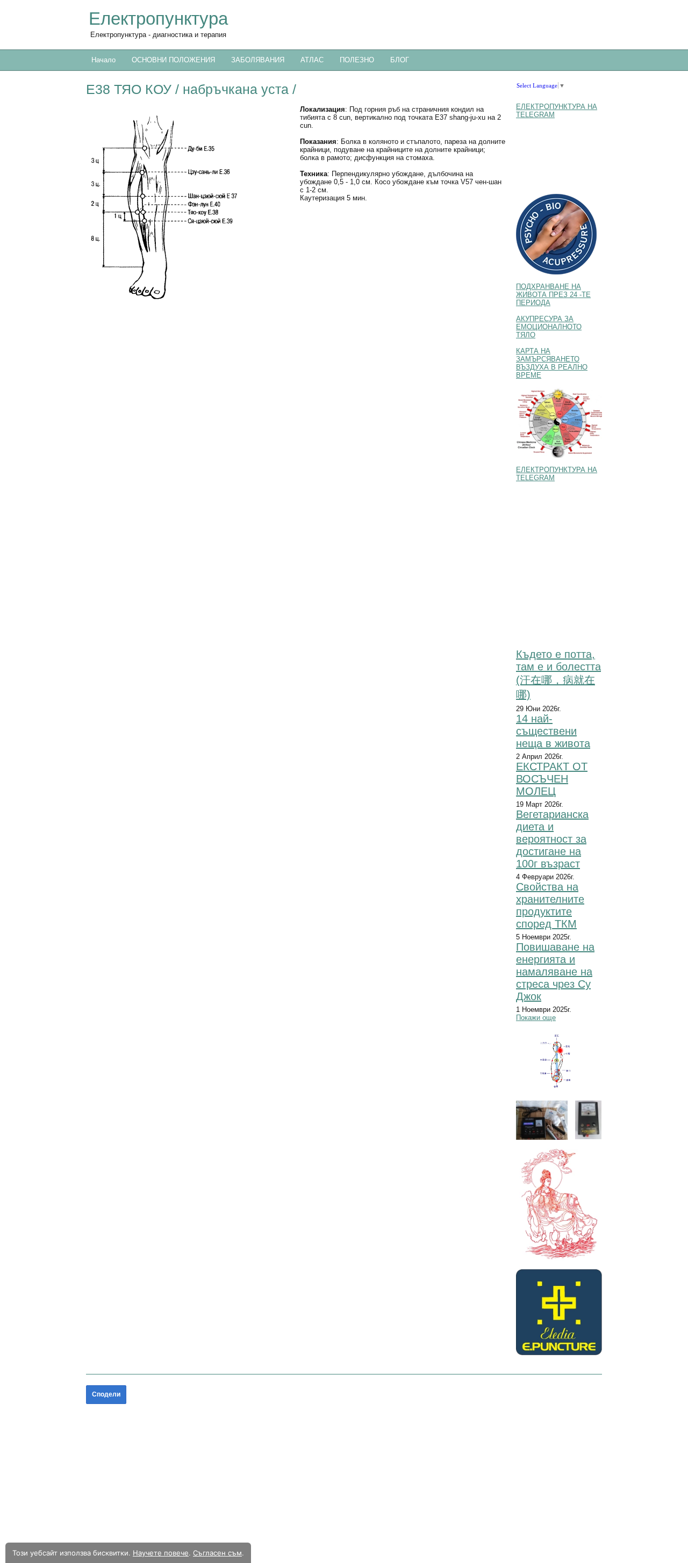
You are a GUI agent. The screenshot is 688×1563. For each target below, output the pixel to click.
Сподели (106, 1394)
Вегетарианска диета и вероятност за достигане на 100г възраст (552, 839)
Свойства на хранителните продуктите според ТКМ (550, 905)
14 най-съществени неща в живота (553, 731)
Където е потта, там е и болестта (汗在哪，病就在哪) (558, 674)
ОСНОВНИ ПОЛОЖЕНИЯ (173, 60)
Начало (103, 60)
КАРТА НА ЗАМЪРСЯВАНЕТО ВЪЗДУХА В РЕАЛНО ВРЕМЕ (551, 363)
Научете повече (161, 1552)
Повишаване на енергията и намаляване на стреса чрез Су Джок (555, 971)
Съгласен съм (217, 1552)
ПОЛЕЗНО (357, 60)
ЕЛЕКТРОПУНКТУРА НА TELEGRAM (556, 111)
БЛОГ (399, 60)
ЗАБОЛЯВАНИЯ (257, 60)
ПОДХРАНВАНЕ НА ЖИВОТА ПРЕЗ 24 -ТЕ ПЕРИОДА (553, 295)
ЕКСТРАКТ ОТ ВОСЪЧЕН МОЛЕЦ (551, 779)
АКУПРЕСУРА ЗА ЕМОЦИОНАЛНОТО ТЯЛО (549, 327)
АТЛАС (312, 60)
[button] (189, 206)
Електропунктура (158, 18)
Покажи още (536, 1018)
